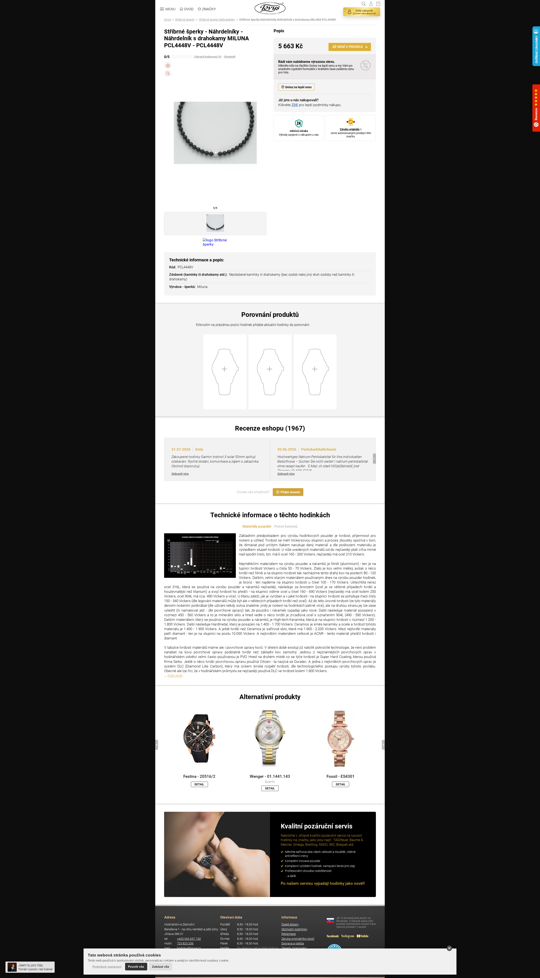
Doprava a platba (292, 943)
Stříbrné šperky (185, 20)
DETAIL (199, 784)
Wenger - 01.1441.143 (270, 776)
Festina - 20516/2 (199, 776)
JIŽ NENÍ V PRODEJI (347, 47)
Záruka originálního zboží (297, 939)
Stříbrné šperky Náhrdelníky (217, 20)
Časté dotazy (290, 924)
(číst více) (175, 675)
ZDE (295, 105)
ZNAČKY (209, 9)
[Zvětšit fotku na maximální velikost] (167, 73)
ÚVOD (188, 9)
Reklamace (288, 934)
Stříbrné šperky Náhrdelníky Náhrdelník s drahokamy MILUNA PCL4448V (287, 20)
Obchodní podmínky (294, 929)
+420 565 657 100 (189, 939)
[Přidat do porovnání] (167, 65)
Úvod (167, 20)
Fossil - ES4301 (341, 776)
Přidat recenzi (290, 492)
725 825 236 (185, 943)
